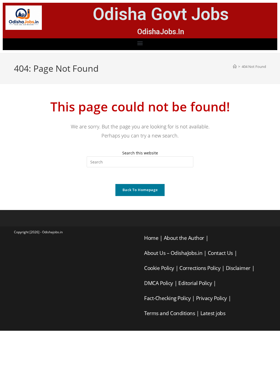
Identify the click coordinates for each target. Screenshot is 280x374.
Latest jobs (213, 313)
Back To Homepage (140, 189)
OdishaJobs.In (160, 31)
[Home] (235, 66)
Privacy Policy (211, 298)
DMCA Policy (158, 283)
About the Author (184, 237)
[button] (140, 42)
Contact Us (220, 253)
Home (151, 237)
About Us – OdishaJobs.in (173, 253)
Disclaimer (238, 268)
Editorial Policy (195, 283)
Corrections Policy (199, 268)
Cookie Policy (159, 268)
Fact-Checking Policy (167, 298)
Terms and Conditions (169, 313)
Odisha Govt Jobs (161, 14)
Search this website (140, 153)
